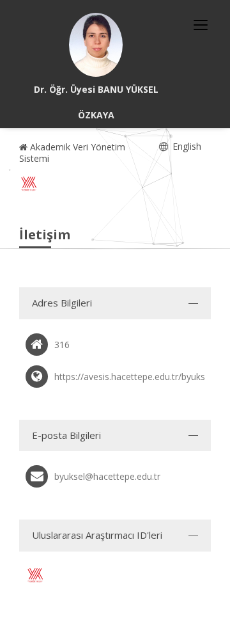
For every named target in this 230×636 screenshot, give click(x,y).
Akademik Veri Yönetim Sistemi (72, 152)
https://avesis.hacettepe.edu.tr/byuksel (133, 376)
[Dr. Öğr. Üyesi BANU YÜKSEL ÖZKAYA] (95, 45)
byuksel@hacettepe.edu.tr (107, 476)
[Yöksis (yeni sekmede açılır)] (28, 183)
